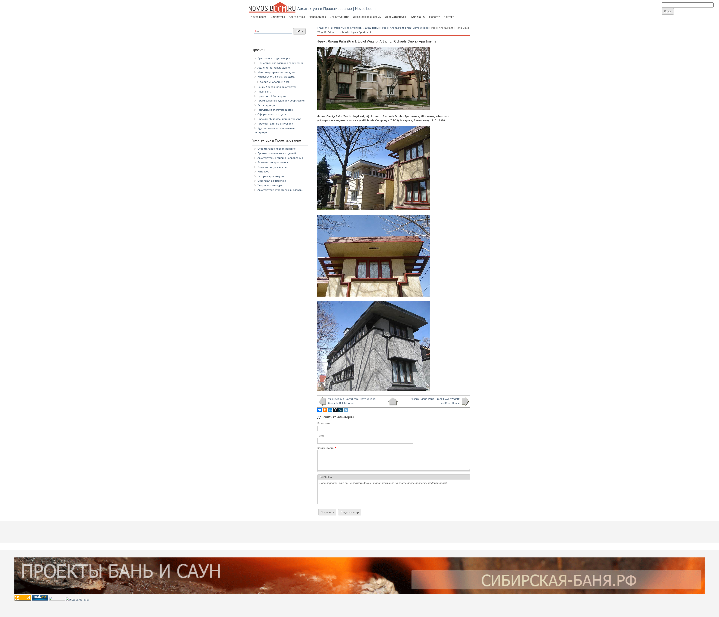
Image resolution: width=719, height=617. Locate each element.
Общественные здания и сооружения (280, 62)
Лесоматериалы (395, 16)
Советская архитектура (271, 180)
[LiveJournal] (340, 410)
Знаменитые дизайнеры (272, 167)
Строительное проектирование (276, 148)
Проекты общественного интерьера (279, 118)
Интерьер (263, 171)
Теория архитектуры (270, 185)
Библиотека (277, 16)
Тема (320, 435)
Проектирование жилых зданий (276, 153)
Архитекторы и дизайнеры (273, 58)
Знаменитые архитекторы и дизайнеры (354, 27)
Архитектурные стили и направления (280, 157)
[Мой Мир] (330, 410)
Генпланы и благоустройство (275, 109)
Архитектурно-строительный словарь (280, 189)
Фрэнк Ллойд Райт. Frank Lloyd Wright (405, 27)
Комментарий (326, 447)
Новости (434, 16)
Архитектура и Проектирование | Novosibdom (336, 9)
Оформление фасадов (271, 114)
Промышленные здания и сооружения (281, 100)
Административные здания (274, 67)
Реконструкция (266, 105)
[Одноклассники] (325, 410)
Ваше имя (323, 423)
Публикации (417, 16)
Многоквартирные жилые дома (276, 72)
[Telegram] (346, 410)
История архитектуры (270, 176)
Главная (322, 27)
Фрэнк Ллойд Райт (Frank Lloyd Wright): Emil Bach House (435, 400)
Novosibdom (258, 16)
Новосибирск (317, 16)
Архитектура (297, 16)
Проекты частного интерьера (275, 123)
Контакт (449, 16)
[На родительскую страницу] (393, 401)
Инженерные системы (367, 16)
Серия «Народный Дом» (275, 81)
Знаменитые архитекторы (273, 162)
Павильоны (264, 91)
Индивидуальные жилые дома (276, 76)
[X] (335, 410)
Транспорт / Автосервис (272, 96)
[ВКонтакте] (319, 410)
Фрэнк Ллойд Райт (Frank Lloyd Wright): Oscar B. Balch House (352, 400)
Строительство (339, 16)
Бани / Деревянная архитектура (277, 86)
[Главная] (272, 7)
